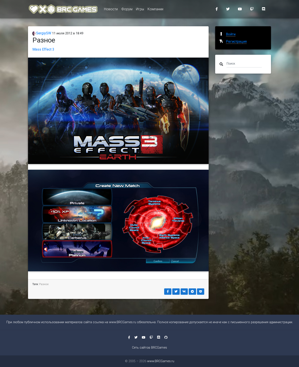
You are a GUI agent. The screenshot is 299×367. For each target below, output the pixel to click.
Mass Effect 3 (43, 49)
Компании (155, 9)
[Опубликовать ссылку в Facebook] (168, 291)
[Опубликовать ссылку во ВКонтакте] (184, 291)
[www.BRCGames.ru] (63, 9)
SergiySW (43, 33)
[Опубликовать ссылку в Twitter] (176, 291)
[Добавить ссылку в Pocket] (200, 291)
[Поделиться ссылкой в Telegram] (192, 291)
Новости (111, 9)
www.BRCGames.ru (122, 322)
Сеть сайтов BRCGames (149, 347)
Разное (44, 284)
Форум (126, 9)
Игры (140, 9)
